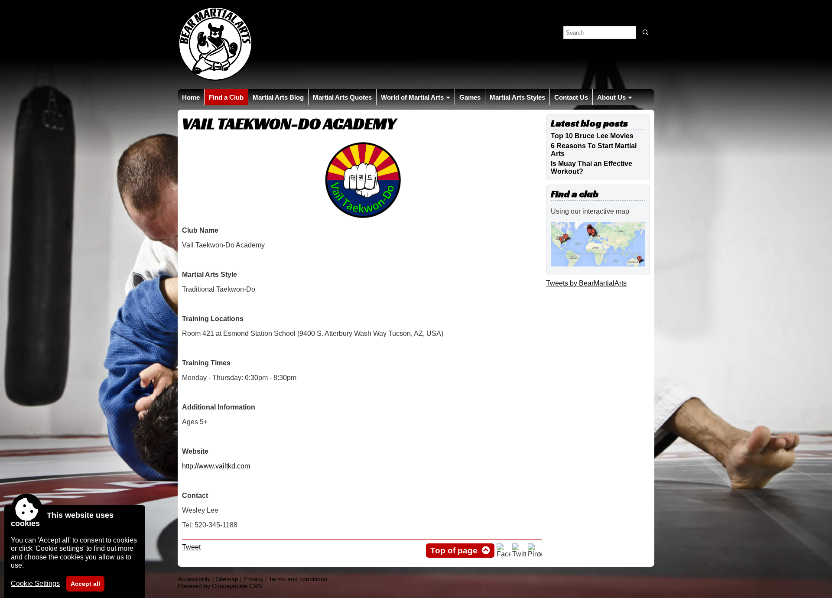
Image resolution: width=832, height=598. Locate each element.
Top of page (454, 550)
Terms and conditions (298, 578)
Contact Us (571, 97)
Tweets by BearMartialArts (586, 283)
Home (191, 97)
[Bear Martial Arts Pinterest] (535, 554)
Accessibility (194, 578)
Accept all (85, 583)
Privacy (253, 578)
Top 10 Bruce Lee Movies (592, 136)
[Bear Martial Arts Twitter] (519, 554)
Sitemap (227, 578)
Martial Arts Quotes (342, 97)
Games (470, 97)
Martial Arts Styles (517, 97)
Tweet (191, 547)
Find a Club (226, 97)
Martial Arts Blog (278, 97)
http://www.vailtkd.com (216, 466)
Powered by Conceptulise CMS (220, 585)
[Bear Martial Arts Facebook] (503, 554)
